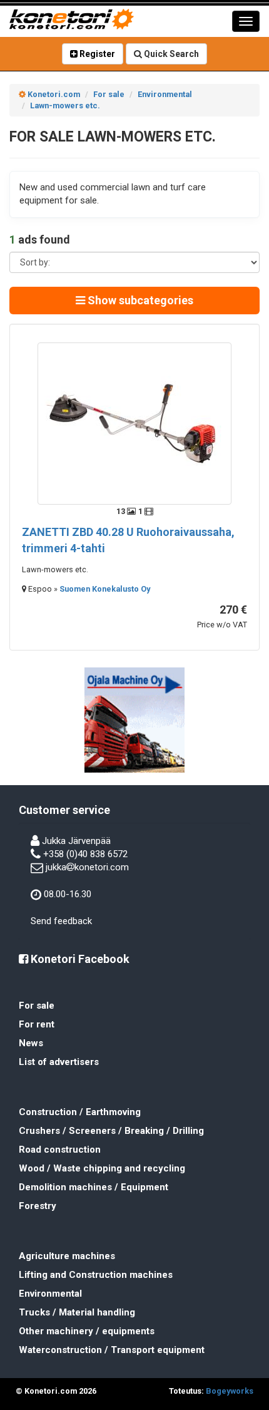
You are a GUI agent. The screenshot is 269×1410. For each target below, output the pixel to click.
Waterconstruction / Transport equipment (112, 1350)
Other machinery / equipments (87, 1331)
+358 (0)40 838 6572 (85, 854)
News (31, 1043)
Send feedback (61, 921)
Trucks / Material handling (77, 1312)
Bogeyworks (229, 1391)
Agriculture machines (67, 1256)
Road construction (60, 1149)
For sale (36, 1005)
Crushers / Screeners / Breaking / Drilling (111, 1130)
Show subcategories (139, 300)
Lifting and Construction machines (96, 1274)
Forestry (37, 1206)
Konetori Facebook (78, 958)
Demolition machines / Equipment (93, 1187)
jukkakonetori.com (87, 867)
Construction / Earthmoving (80, 1112)
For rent (36, 1024)
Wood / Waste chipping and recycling (102, 1168)
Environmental (50, 1293)
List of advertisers (59, 1062)
